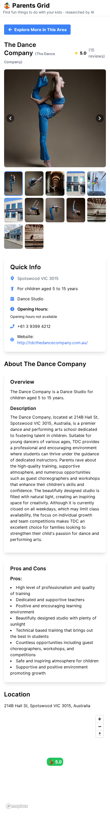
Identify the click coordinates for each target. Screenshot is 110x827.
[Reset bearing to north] (99, 734)
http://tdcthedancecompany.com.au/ (52, 342)
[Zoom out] (99, 726)
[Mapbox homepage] (17, 806)
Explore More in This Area (40, 29)
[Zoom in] (99, 719)
